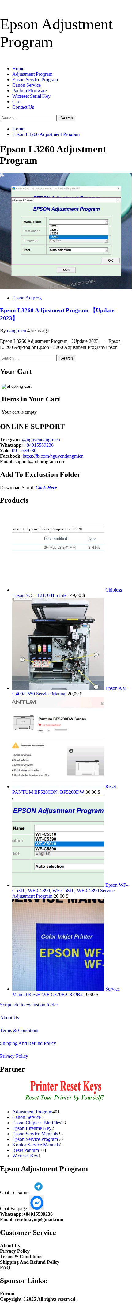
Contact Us (23, 107)
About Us (9, 1017)
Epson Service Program (35, 79)
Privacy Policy (14, 1056)
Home (18, 68)
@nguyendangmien (41, 439)
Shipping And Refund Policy (28, 1043)
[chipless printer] (66, 1101)
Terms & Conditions (19, 1030)
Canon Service (26, 85)
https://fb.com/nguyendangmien (53, 456)
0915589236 (24, 450)
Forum (7, 1293)
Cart (16, 101)
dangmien (17, 330)
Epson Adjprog (27, 297)
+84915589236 (39, 445)
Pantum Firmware (29, 90)
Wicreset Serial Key (31, 96)
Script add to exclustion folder (29, 1004)
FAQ (5, 1267)
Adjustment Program (32, 74)
